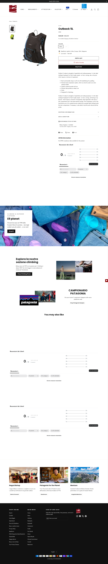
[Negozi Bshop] (23, 475)
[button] (88, 149)
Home (10, 21)
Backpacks (30, 521)
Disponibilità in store (68, 121)
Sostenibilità (12, 536)
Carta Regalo (12, 518)
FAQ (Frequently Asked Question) (17, 534)
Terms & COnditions (14, 523)
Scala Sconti (12, 521)
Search (10, 513)
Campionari (30, 526)
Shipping (66, 38)
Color (60, 43)
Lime (66, 46)
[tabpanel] (78, 180)
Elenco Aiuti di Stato (14, 542)
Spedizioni (11, 531)
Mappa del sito (12, 539)
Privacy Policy (12, 529)
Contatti (11, 515)
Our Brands (30, 531)
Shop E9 (11, 231)
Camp (60, 25)
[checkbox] (74, 172)
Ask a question (63, 116)
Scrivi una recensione (93, 164)
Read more (44, 494)
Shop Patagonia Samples (77, 303)
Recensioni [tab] (64, 164)
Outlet (29, 529)
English (53, 552)
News (29, 515)
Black (61, 46)
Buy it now (78, 67)
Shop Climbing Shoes (24, 274)
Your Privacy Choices (14, 544)
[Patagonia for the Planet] (54, 475)
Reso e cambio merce (14, 526)
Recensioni (30, 544)
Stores (29, 534)
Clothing (29, 518)
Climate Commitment (32, 539)
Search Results (31, 536)
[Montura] (84, 475)
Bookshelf (30, 523)
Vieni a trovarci (14, 494)
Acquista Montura (76, 494)
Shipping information (66, 112)
